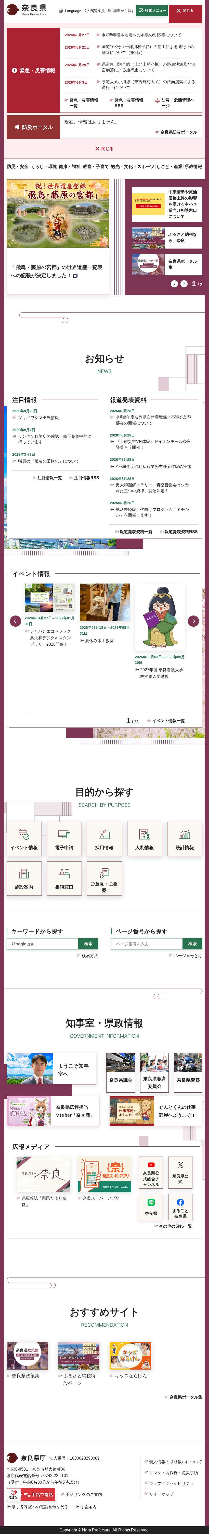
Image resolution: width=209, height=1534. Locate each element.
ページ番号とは (188, 956)
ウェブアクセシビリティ (171, 1483)
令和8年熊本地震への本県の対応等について (141, 35)
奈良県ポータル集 (182, 264)
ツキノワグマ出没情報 (38, 418)
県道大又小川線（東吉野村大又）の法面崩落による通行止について (148, 84)
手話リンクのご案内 (84, 1494)
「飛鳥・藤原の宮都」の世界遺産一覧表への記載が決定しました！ (56, 271)
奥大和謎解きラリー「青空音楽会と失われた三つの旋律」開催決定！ (152, 488)
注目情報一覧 (49, 478)
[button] (70, 11)
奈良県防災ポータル (179, 132)
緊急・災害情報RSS (129, 103)
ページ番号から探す (141, 931)
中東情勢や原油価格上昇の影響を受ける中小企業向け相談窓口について (182, 204)
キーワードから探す (37, 931)
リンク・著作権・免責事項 (173, 1473)
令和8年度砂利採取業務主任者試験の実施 (153, 466)
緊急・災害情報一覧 (84, 103)
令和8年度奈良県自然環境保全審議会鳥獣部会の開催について (153, 420)
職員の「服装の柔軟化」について (48, 461)
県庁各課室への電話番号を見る (40, 1507)
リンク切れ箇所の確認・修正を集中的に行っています (55, 439)
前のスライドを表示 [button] (174, 283)
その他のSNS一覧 (175, 1226)
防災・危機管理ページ (178, 103)
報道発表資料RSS (181, 532)
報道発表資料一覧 (136, 532)
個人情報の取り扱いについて (175, 1462)
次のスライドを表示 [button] (184, 283)
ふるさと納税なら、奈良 (182, 237)
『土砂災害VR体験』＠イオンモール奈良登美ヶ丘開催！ (153, 444)
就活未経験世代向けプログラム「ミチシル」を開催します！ (152, 512)
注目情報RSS (86, 478)
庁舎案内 (88, 1507)
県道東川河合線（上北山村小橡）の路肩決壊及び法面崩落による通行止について (148, 67)
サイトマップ (161, 1494)
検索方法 (90, 956)
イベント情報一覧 (168, 721)
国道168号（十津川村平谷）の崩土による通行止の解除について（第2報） (148, 49)
